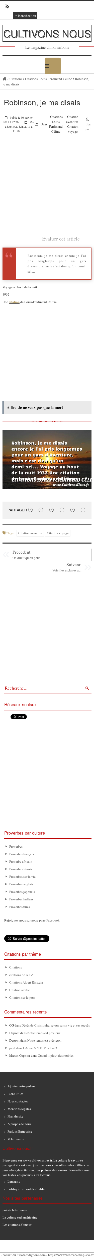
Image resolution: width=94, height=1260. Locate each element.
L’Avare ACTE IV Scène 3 (40, 1048)
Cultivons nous (47, 33)
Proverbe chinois (20, 869)
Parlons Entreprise (20, 1131)
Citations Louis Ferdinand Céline (48, 78)
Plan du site (15, 1116)
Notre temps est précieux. (44, 1033)
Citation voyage (72, 129)
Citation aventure (72, 119)
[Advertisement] (47, 188)
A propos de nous (19, 1124)
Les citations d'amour (17, 1224)
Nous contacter (18, 1101)
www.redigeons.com (32, 1254)
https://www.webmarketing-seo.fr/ (71, 1254)
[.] (5, 78)
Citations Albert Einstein (26, 982)
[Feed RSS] (6, 6)
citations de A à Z (21, 975)
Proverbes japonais (22, 891)
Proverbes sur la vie (22, 876)
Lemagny (14, 1181)
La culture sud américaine (20, 1217)
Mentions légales (19, 1108)
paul (88, 129)
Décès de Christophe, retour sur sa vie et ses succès (56, 1025)
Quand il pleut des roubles (55, 1055)
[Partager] (30, 510)
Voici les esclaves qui (66, 570)
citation (14, 301)
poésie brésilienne (15, 1210)
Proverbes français (21, 854)
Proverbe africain (20, 861)
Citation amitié (19, 990)
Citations (16, 78)
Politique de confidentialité (26, 1189)
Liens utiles (15, 1093)
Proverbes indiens (21, 899)
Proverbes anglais (21, 884)
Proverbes (16, 846)
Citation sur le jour (22, 997)
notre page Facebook (45, 920)
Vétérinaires (16, 1139)
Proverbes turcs (19, 906)
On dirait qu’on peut (26, 557)
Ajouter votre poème (21, 1086)
